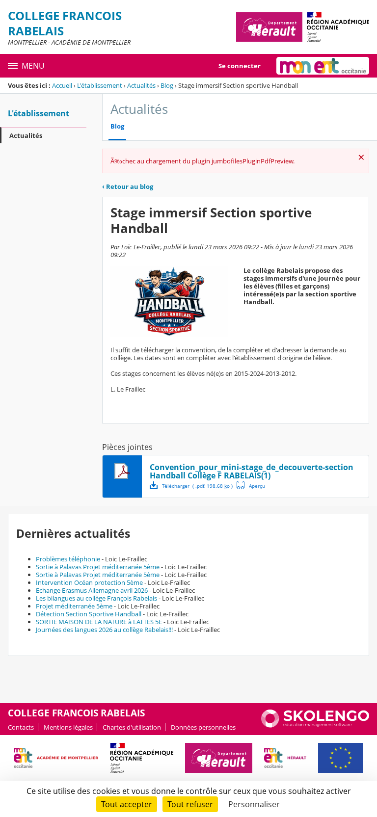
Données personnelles (203, 727)
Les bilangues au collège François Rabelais (96, 598)
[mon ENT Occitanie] (322, 66)
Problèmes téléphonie (68, 558)
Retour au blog (127, 186)
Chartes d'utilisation (132, 727)
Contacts (21, 727)
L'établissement (99, 85)
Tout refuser (190, 804)
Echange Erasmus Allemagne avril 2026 (92, 590)
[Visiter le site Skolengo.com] (315, 725)
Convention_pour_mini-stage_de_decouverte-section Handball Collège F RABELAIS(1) (251, 471)
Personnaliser (254, 804)
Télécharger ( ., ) (197, 485)
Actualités (141, 85)
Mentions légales (68, 727)
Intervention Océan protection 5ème (89, 582)
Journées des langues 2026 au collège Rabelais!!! (104, 629)
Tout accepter (126, 804)
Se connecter (239, 65)
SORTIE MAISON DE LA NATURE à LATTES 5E (99, 621)
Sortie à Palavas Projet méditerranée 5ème (98, 566)
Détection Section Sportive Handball (88, 613)
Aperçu (251, 485)
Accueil (62, 85)
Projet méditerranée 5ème (74, 606)
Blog (167, 85)
